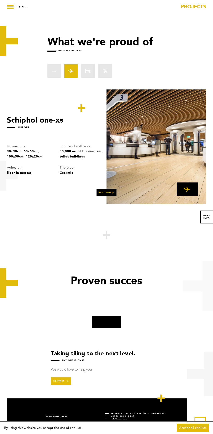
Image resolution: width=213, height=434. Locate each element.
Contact (58, 381)
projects (193, 6)
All (54, 71)
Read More (106, 192)
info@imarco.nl (120, 419)
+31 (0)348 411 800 (122, 416)
